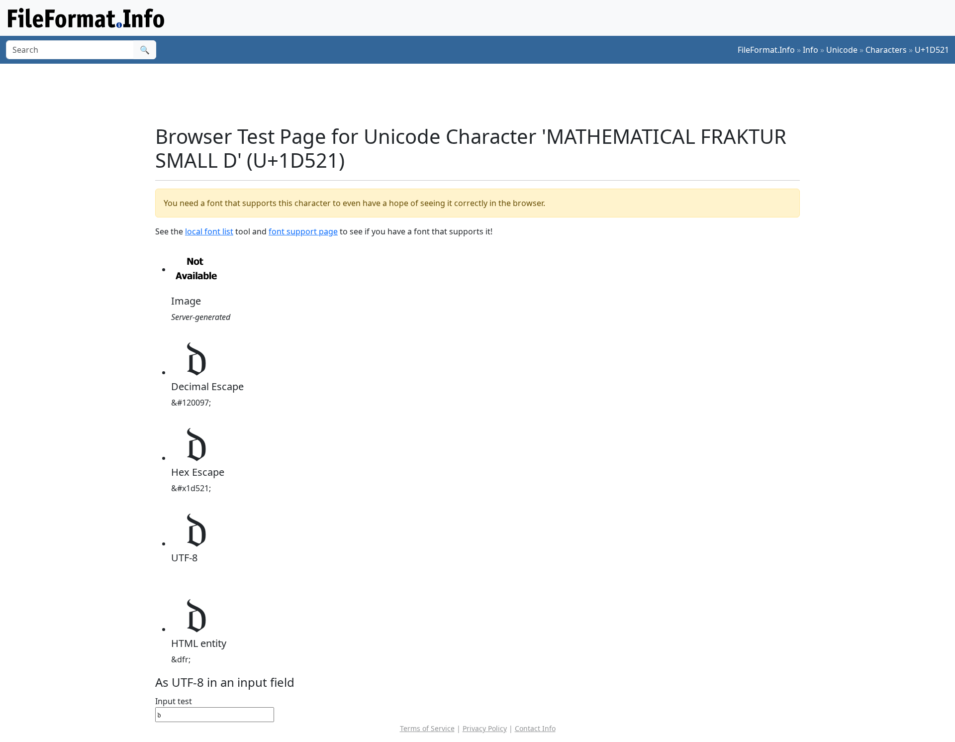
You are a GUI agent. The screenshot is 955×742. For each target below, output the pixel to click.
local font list (209, 231)
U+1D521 (932, 49)
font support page (303, 231)
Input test (173, 701)
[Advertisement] (483, 94)
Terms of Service (427, 728)
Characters (886, 49)
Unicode (842, 49)
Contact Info (535, 728)
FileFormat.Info (766, 49)
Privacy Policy (485, 728)
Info (810, 49)
